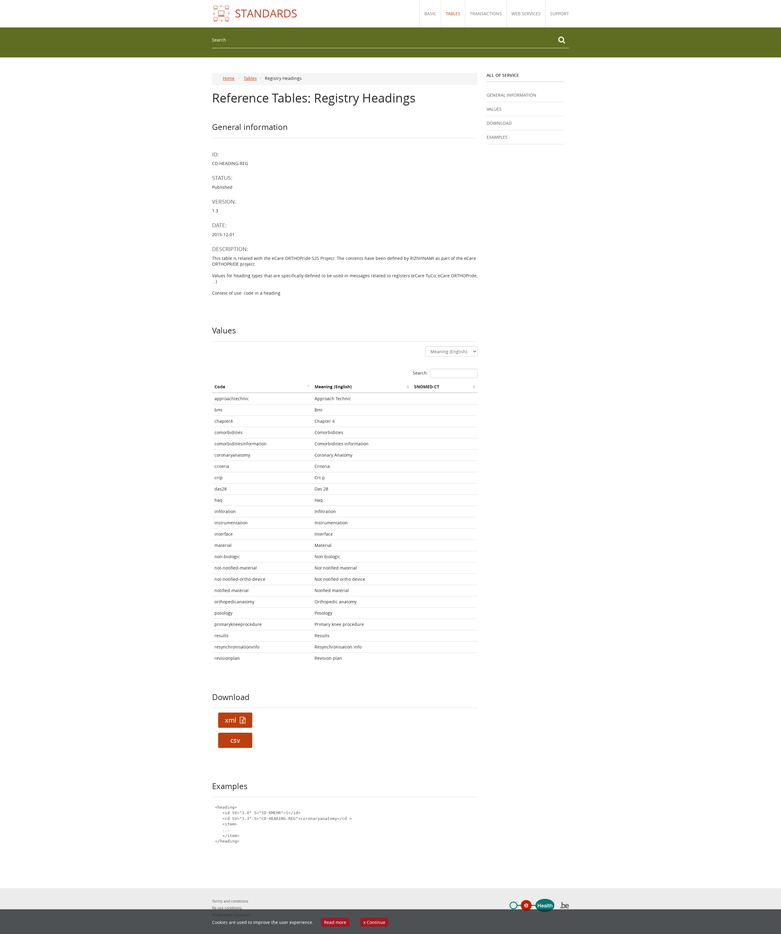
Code (219, 387)
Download (499, 123)
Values (494, 109)
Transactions (486, 13)
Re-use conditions (227, 907)
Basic (430, 13)
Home (229, 78)
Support (559, 13)
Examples (497, 137)
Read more (335, 922)
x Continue (374, 922)
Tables (453, 13)
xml (231, 720)
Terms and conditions (230, 901)
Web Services (526, 13)
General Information (511, 95)
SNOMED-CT (426, 387)
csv (235, 740)
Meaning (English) (333, 387)
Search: (420, 372)
